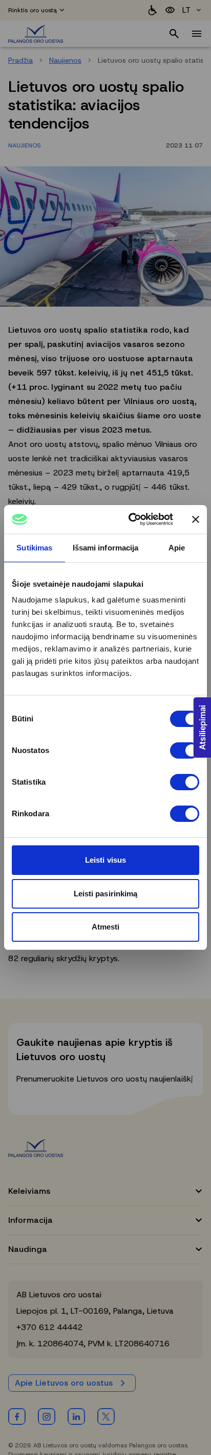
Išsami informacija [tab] (106, 547)
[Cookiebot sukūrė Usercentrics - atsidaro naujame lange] (130, 519)
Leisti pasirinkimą (106, 893)
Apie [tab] (176, 547)
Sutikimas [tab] (34, 547)
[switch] (184, 750)
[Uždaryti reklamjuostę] (195, 519)
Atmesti (106, 926)
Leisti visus (105, 860)
